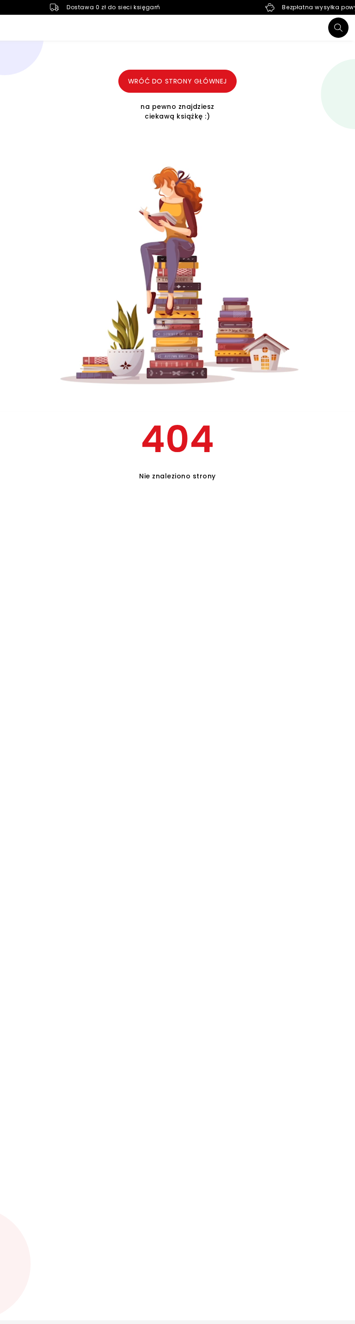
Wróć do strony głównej (177, 81)
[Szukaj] (338, 28)
